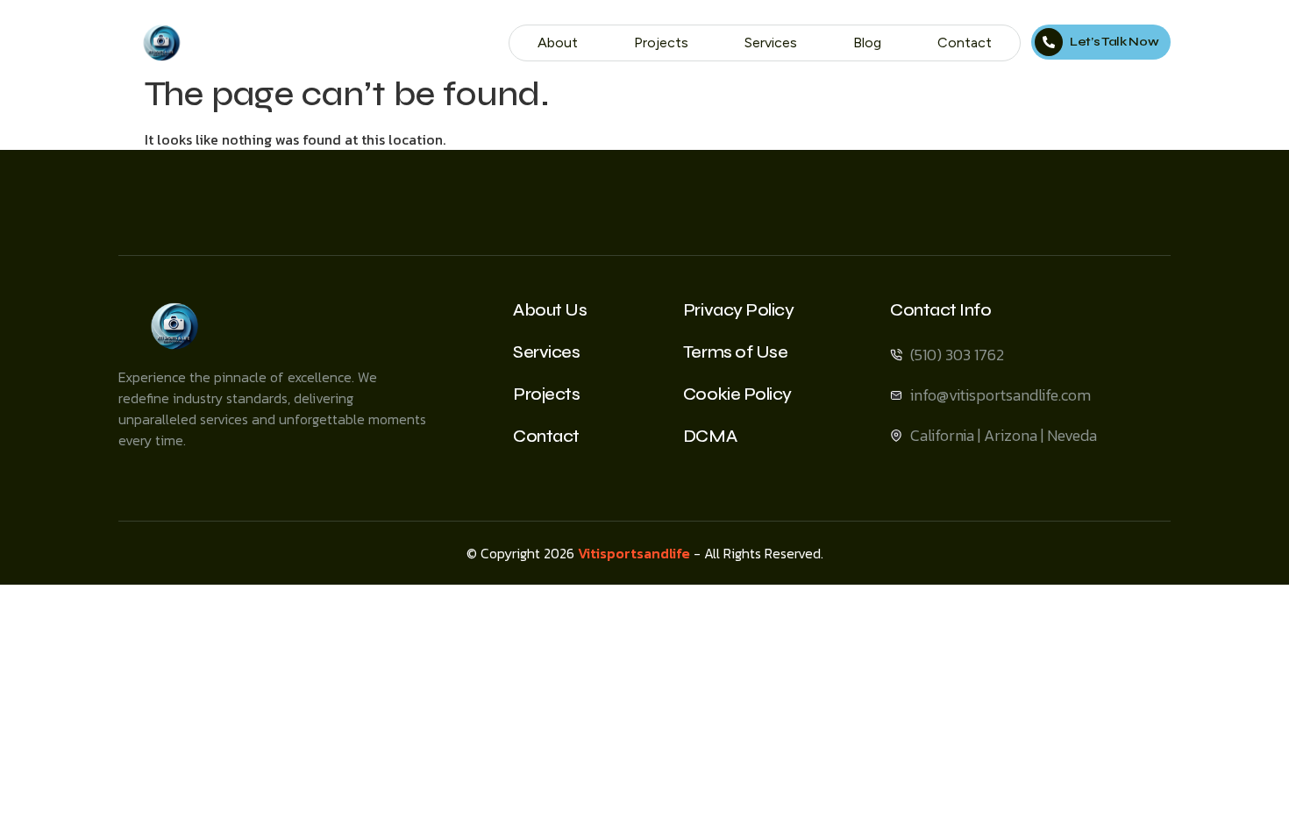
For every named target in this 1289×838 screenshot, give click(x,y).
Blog (867, 42)
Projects (661, 42)
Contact (964, 42)
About (558, 42)
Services (770, 42)
